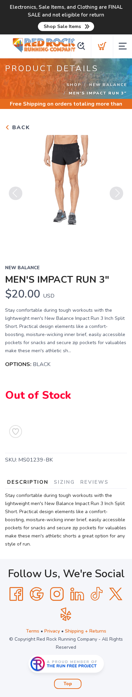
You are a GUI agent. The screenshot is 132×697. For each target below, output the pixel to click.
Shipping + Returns (85, 631)
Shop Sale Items (62, 26)
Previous (15, 193)
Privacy (52, 631)
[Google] (36, 594)
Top (68, 684)
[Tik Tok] (96, 594)
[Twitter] (116, 594)
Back (20, 127)
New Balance (108, 84)
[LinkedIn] (77, 594)
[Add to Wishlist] (15, 431)
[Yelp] (66, 614)
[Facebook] (16, 594)
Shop (73, 84)
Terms (32, 631)
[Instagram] (57, 594)
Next (116, 193)
